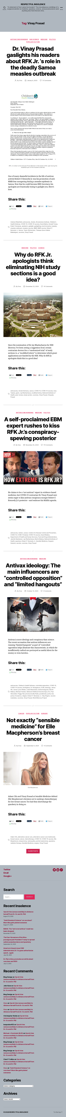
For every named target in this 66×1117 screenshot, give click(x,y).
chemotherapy (29, 839)
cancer (31, 391)
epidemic (25, 226)
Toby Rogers (46, 696)
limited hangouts (43, 689)
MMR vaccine (42, 228)
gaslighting (37, 226)
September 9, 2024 (32, 746)
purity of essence (15, 696)
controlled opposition (42, 685)
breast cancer (14, 839)
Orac (20, 80)
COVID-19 (24, 224)
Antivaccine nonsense (19, 39)
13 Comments (46, 80)
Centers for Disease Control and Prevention (42, 533)
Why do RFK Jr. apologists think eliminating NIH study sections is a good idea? (33, 267)
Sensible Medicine (41, 541)
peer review (19, 395)
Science (41, 248)
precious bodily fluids (32, 694)
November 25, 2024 (32, 445)
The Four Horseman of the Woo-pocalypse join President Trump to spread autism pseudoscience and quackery (19, 939)
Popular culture (33, 42)
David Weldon (45, 535)
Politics (52, 39)
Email (6, 873)
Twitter (6, 869)
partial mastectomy (42, 841)
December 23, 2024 (32, 286)
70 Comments (48, 445)
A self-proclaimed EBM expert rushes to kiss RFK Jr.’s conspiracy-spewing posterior (33, 428)
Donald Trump (53, 224)
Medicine (44, 39)
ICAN (42, 687)
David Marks (44, 224)
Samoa (21, 230)
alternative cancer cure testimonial (44, 837)
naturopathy (31, 841)
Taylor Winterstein (29, 230)
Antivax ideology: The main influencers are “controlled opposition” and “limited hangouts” (33, 575)
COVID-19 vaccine (33, 224)
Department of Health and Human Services (23, 537)
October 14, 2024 (32, 591)
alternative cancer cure (25, 837)
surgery (36, 843)
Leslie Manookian (31, 689)
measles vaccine (28, 228)
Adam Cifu (13, 837)
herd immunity (46, 226)
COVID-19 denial (22, 535)
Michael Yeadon (21, 692)
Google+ (7, 876)
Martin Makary (39, 539)
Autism (33, 222)
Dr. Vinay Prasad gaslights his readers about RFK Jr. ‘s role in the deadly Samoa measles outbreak (33, 61)
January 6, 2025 (32, 80)
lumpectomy (23, 841)
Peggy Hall (21, 694)
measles (54, 226)
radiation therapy (15, 843)
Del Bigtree (26, 687)
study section (28, 395)
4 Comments (48, 746)
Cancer (21, 713)
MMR (35, 228)
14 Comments (48, 286)
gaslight (31, 226)
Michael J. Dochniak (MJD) (13, 1033)
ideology (47, 687)
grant (17, 393)
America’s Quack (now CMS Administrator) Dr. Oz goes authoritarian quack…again (18, 950)
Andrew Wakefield (16, 222)
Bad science (34, 39)
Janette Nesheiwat (16, 539)
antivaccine (26, 222)
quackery (18, 541)
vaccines (21, 232)
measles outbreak (16, 228)
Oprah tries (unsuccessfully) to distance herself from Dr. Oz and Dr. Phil (18, 979)
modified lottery (37, 393)
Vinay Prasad (29, 232)
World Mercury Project (40, 698)
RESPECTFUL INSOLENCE (33, 4)
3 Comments (47, 591)
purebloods (42, 694)
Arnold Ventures (23, 391)
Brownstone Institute (42, 222)
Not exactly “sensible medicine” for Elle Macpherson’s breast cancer (33, 729)
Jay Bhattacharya (25, 393)
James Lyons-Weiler (19, 689)
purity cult (50, 694)
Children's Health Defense (26, 685)
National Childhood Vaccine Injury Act (38, 692)
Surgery (44, 713)
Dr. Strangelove (35, 687)
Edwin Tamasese (15, 226)
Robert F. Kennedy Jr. (28, 541)
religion (24, 696)
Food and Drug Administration (47, 537)
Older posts (33, 851)
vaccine (18, 543)
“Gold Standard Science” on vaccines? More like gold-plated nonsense (16, 1070)
